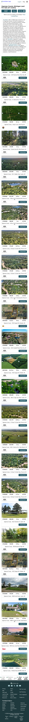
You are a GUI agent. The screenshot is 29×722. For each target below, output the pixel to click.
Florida (3, 704)
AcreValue (5, 19)
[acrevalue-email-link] (9, 686)
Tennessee (23, 708)
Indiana (3, 708)
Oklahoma (23, 703)
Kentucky (12, 702)
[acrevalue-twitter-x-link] (14, 685)
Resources (4, 697)
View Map (20, 11)
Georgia (4, 705)
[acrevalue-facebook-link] (12, 685)
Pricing (3, 688)
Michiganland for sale (14, 45)
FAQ (11, 690)
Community (4, 696)
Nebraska (12, 707)
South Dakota (23, 706)
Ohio (11, 710)
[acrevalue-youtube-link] (20, 686)
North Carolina (13, 708)
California (4, 702)
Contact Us (21, 697)
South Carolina (24, 704)
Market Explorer (13, 694)
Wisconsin (23, 710)
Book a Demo (13, 697)
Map (24, 1)
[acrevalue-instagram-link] (17, 685)
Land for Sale (5, 694)
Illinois (3, 707)
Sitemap (12, 696)
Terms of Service (6, 717)
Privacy (11, 716)
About (11, 688)
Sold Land (4, 692)
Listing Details (23, 77)
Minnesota (12, 705)
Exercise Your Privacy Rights (21, 718)
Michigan (12, 704)
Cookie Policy (15, 717)
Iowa (3, 710)
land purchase (13, 44)
